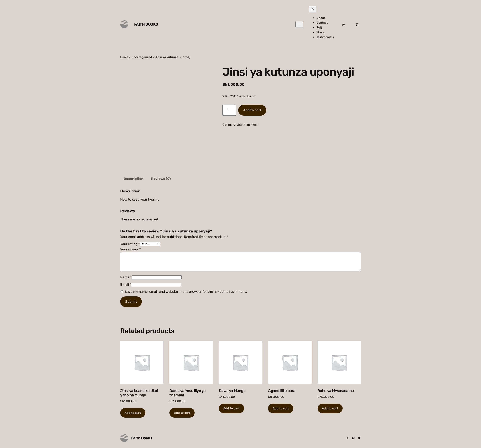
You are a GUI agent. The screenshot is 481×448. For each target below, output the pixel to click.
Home (124, 57)
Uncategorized (141, 57)
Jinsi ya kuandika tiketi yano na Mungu (139, 393)
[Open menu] (299, 24)
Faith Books (146, 24)
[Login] (343, 24)
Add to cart (252, 110)
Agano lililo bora (281, 391)
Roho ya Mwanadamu (336, 391)
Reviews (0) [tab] (161, 179)
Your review (130, 249)
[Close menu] (312, 9)
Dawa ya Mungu (232, 391)
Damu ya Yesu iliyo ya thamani (187, 393)
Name (126, 277)
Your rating (130, 244)
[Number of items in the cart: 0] (357, 24)
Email (125, 284)
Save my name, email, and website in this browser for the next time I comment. (186, 292)
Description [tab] (134, 179)
